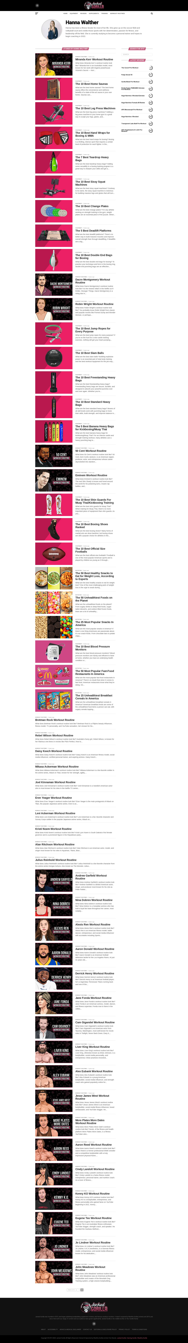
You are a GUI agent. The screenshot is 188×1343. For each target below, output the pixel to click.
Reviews (83, 13)
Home (65, 13)
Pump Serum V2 (126, 75)
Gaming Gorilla (131, 1338)
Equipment (74, 13)
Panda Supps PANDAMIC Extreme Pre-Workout (132, 88)
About (43, 1329)
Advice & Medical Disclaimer (70, 1329)
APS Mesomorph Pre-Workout (131, 109)
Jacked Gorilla (121, 1338)
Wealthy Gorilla (142, 1338)
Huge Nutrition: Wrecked (129, 116)
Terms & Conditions (139, 1329)
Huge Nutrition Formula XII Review (133, 102)
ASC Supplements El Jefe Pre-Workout (132, 130)
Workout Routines (117, 13)
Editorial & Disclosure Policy (105, 1329)
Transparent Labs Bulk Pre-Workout (133, 123)
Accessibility (53, 1329)
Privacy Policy (124, 1329)
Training (104, 13)
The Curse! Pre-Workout (129, 68)
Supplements (94, 13)
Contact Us (87, 1329)
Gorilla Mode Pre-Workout (130, 82)
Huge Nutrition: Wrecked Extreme (133, 95)
